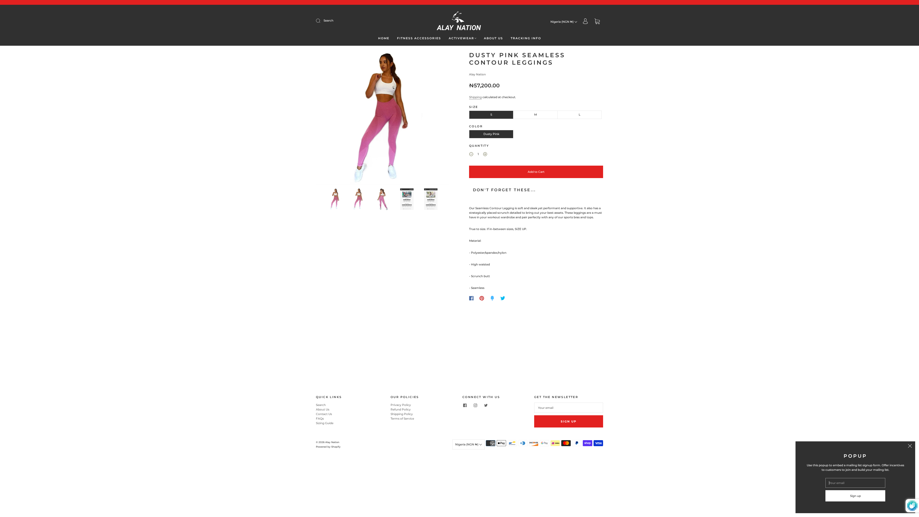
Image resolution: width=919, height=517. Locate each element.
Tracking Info (526, 38)
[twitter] (486, 405)
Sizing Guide (324, 423)
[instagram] (475, 405)
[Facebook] (471, 298)
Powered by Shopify (328, 446)
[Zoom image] (383, 118)
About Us (493, 38)
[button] (329, 118)
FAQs (320, 418)
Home (383, 38)
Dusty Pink (491, 134)
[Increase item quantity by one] (485, 154)
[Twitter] (503, 298)
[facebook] (465, 405)
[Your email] (568, 408)
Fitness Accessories (419, 38)
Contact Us (324, 414)
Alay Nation (477, 74)
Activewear (461, 38)
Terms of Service (402, 418)
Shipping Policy (402, 414)
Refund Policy (401, 409)
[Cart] (597, 22)
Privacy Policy (401, 405)
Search (328, 20)
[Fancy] (492, 298)
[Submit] (321, 20)
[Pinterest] (481, 298)
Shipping (475, 97)
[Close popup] (910, 446)
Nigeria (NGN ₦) (562, 21)
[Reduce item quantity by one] (471, 154)
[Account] (585, 22)
